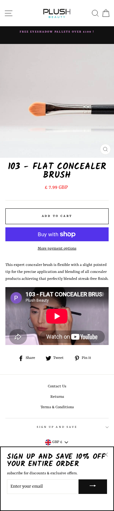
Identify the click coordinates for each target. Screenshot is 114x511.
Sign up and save (57, 427)
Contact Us (57, 386)
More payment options (57, 248)
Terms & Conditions (57, 407)
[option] (57, 31)
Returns (57, 397)
